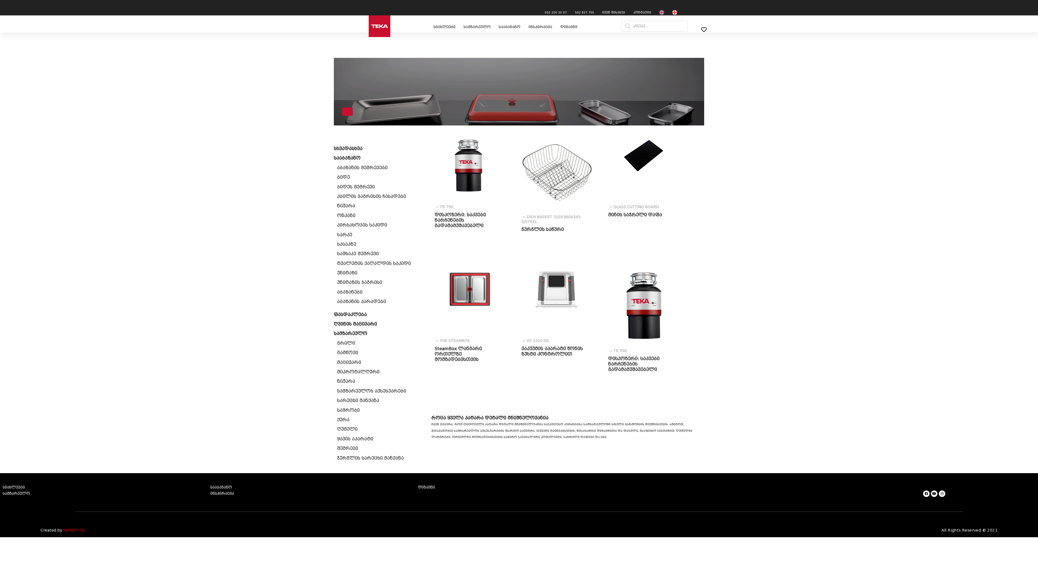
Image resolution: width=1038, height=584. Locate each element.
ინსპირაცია (540, 27)
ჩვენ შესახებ (613, 12)
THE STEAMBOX (453, 341)
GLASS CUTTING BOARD (634, 207)
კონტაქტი (642, 12)
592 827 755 (584, 12)
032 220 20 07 (556, 12)
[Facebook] (926, 493)
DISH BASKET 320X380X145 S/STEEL (551, 219)
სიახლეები (444, 27)
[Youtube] (934, 493)
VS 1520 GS (536, 341)
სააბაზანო (509, 27)
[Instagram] (942, 493)
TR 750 (444, 207)
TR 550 (618, 351)
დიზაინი (568, 27)
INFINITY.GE (74, 530)
